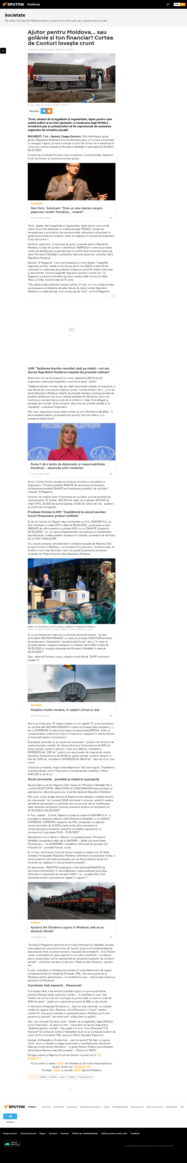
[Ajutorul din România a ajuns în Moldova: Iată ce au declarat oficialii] (71, 901)
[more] (111, 218)
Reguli (42, 1133)
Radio (77, 1070)
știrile (60, 1063)
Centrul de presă (28, 1133)
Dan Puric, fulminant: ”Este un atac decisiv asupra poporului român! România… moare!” (66, 210)
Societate (36, 203)
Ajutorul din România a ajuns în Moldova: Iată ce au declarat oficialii (67, 929)
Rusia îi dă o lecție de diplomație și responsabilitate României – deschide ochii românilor (68, 466)
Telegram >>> (82, 1066)
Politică (35, 922)
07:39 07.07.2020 (36, 49)
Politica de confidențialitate (85, 1133)
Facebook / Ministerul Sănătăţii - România (52, 105)
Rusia (107, 1107)
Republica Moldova (90, 1107)
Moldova (72, 1077)
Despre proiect (10, 1133)
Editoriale (171, 1107)
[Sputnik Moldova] (14, 7)
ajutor (62, 1077)
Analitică (43, 1077)
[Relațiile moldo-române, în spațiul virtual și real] (71, 683)
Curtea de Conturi (86, 1077)
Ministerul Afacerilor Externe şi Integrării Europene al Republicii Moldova (64, 629)
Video (56, 1070)
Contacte (53, 1133)
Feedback (135, 1133)
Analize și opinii (154, 1107)
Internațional (120, 1107)
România (53, 1077)
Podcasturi (137, 1107)
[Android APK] (12, 1144)
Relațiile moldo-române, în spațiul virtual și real (65, 710)
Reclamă (65, 1133)
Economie (71, 1107)
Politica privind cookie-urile (114, 1133)
